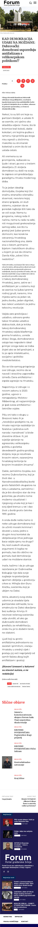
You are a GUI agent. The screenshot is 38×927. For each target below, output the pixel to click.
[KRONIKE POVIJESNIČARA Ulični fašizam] (7, 747)
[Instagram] (8, 872)
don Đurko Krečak (25, 683)
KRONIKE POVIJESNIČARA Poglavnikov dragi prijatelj (23, 734)
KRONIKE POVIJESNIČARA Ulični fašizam (25, 748)
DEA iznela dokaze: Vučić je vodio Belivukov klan (24, 820)
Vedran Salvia (26, 686)
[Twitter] (23, 81)
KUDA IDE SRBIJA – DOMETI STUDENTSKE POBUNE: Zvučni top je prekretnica (25, 905)
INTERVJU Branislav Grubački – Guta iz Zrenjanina (21, 845)
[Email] (22, 86)
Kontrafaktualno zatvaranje (22, 763)
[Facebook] (19, 81)
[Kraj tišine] (7, 777)
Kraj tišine (19, 778)
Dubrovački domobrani (14, 686)
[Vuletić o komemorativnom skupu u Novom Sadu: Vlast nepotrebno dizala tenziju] (7, 715)
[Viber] (28, 81)
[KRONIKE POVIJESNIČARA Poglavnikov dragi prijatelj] (7, 732)
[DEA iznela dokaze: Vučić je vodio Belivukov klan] (8, 822)
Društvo (16, 899)
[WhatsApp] (33, 81)
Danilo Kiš (15, 683)
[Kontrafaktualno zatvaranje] (7, 762)
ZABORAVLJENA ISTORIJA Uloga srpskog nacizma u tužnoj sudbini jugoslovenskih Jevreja (24, 894)
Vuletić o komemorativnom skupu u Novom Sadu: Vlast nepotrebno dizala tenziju (24, 717)
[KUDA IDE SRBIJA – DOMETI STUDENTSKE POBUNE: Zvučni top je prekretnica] (7, 907)
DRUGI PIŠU (6, 67)
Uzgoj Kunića (7, 799)
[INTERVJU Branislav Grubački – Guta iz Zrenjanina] (8, 846)
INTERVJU (17, 835)
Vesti (15, 909)
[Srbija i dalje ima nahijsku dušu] (8, 834)
